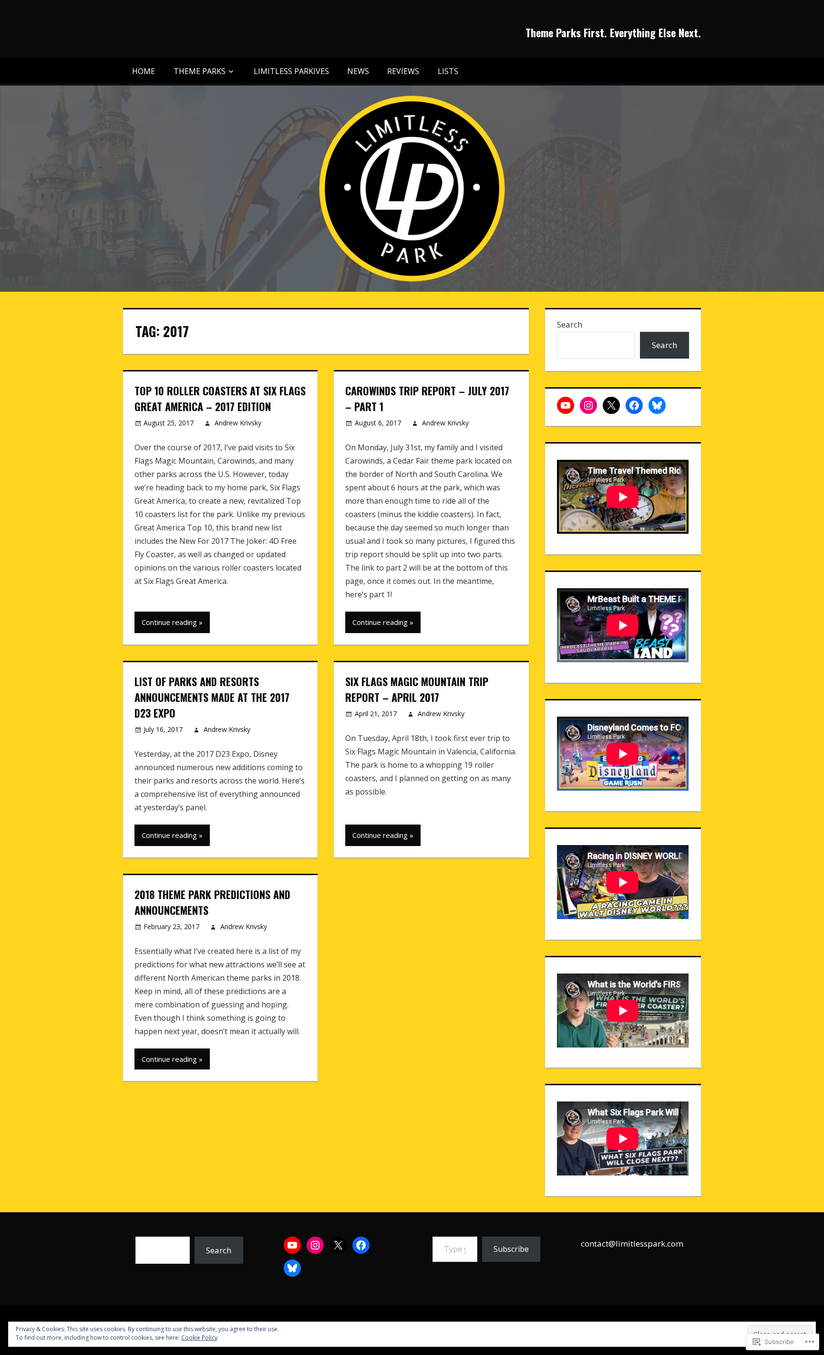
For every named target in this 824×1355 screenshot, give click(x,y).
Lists (448, 71)
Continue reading (169, 622)
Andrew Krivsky (238, 422)
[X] (611, 405)
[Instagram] (588, 405)
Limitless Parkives (291, 71)
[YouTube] (565, 405)
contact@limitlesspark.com (632, 1243)
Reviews (403, 71)
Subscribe (511, 1249)
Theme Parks (200, 71)
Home (143, 71)
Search (569, 324)
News (358, 71)
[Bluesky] (657, 405)
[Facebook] (634, 405)
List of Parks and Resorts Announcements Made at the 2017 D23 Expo (211, 697)
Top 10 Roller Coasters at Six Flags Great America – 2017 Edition (220, 398)
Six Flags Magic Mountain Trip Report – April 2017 (416, 689)
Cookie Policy (199, 1338)
